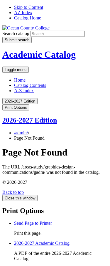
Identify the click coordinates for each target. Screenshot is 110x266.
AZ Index (23, 12)
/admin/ (21, 132)
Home (20, 79)
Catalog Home (27, 17)
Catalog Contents (30, 85)
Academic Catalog (39, 54)
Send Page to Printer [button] (33, 223)
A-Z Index (24, 90)
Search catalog (15, 33)
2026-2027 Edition (29, 120)
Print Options (16, 107)
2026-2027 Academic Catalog (42, 243)
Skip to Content (28, 7)
